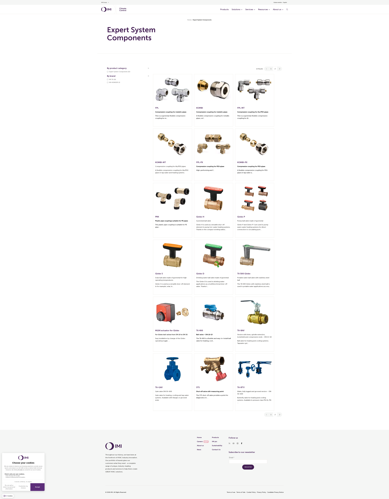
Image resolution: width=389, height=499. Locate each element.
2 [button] (275, 69)
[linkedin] (229, 443)
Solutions (236, 9)
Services (249, 9)
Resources (263, 9)
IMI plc (214, 441)
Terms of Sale (240, 492)
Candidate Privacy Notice (275, 492)
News (199, 450)
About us (277, 9)
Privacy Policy (261, 492)
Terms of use (231, 492)
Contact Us (216, 450)
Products (224, 9)
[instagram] (237, 443)
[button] (266, 69)
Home (189, 20)
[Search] (287, 9)
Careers (200, 441)
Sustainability (217, 445)
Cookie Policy (251, 492)
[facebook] (241, 443)
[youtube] (233, 443)
